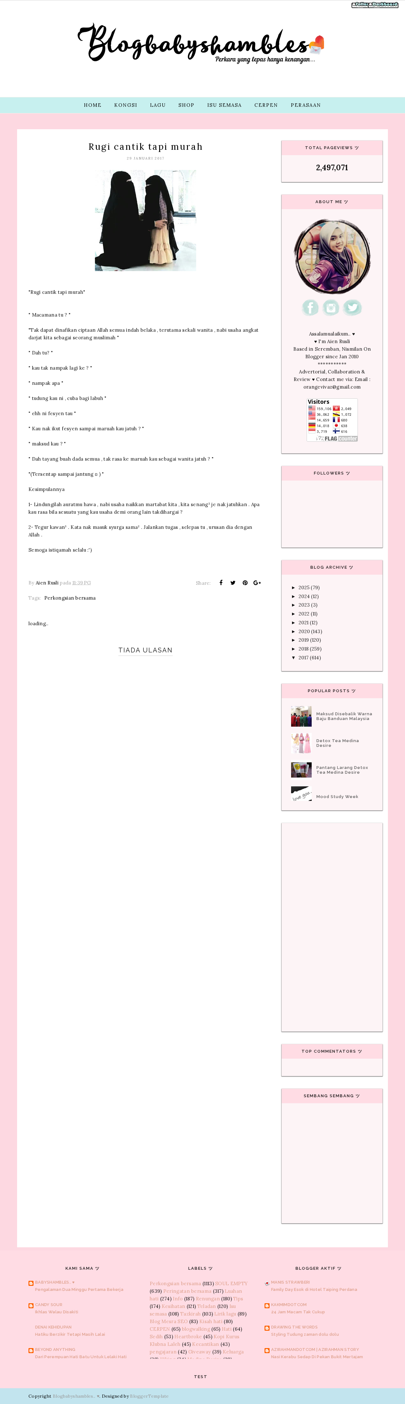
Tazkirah (190, 1314)
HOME (93, 105)
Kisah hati (210, 1321)
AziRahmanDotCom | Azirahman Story (315, 1349)
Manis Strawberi (290, 1282)
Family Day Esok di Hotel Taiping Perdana (314, 1289)
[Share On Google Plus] (257, 583)
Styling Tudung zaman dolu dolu (305, 1334)
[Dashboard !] (383, 7)
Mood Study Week (337, 796)
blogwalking (196, 1329)
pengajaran (163, 1352)
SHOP (186, 105)
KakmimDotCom (289, 1304)
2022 (304, 614)
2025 (304, 587)
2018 (303, 649)
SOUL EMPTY (231, 1283)
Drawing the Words (294, 1327)
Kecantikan (205, 1344)
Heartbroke (188, 1337)
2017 (303, 658)
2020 (304, 631)
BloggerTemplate (149, 1396)
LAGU (158, 105)
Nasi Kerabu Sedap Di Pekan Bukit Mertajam (317, 1356)
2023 (304, 605)
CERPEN (266, 105)
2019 (304, 640)
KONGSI (125, 105)
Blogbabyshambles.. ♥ (76, 1396)
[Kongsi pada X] (233, 583)
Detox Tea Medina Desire (337, 743)
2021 (303, 623)
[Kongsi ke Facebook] (221, 583)
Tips (238, 1299)
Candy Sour (48, 1304)
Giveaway (199, 1352)
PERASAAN (306, 105)
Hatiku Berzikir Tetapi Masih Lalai (70, 1334)
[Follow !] (361, 7)
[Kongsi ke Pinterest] (245, 583)
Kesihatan (173, 1306)
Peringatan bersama (187, 1291)
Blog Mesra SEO (169, 1321)
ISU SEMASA (224, 105)
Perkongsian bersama (70, 598)
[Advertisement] (145, 870)
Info (178, 1299)
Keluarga (233, 1352)
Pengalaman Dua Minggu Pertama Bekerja (79, 1289)
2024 (304, 596)
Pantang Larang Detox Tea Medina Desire (342, 770)
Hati (227, 1329)
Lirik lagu (225, 1314)
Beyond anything (55, 1349)
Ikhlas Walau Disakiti (56, 1312)
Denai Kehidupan (53, 1327)
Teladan (206, 1306)
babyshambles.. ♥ (55, 1282)
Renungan (208, 1299)
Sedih (156, 1337)
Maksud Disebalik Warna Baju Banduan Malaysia (344, 716)
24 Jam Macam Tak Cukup (298, 1312)
